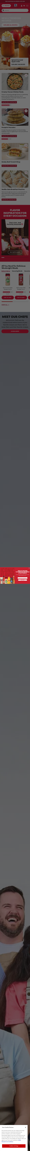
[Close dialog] (29, 568)
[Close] (25, 1127)
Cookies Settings (13, 1146)
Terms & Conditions (8, 1141)
